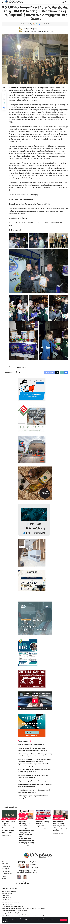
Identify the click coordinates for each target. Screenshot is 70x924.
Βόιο (4, 818)
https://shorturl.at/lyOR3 (18, 218)
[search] (63, 2)
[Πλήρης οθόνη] (49, 708)
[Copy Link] (36, 23)
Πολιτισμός (23, 818)
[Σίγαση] (46, 708)
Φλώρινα (24, 367)
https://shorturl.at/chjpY (27, 199)
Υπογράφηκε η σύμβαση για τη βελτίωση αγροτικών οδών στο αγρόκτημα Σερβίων (60, 826)
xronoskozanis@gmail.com (14, 906)
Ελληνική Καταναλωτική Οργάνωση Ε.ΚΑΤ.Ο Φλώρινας (27, 93)
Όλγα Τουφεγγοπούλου (25, 882)
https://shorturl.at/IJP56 (41, 204)
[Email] (33, 23)
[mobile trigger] (3, 2)
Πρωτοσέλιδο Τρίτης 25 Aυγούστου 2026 (31, 744)
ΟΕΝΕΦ (19, 367)
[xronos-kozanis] (14, 2)
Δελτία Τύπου (11, 818)
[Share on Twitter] (31, 23)
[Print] (39, 23)
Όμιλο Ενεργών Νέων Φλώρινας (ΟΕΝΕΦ (23, 90)
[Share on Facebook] (28, 23)
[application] (35, 700)
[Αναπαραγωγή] (20, 708)
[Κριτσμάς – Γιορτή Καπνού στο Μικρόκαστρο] (43, 814)
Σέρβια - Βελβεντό (59, 818)
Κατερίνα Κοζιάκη (19, 882)
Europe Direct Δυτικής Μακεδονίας (50, 90)
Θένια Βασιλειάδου (27, 871)
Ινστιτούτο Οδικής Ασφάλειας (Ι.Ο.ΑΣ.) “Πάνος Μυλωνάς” (30, 88)
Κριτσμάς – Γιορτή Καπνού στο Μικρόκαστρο (33, 781)
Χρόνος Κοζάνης (31, 29)
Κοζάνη (22, 816)
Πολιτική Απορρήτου (40, 919)
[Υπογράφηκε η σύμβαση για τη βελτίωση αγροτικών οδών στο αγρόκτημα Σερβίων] (60, 814)
